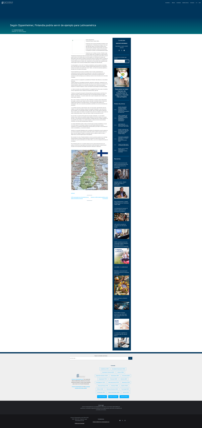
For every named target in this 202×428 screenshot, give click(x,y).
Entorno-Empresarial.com (77, 392)
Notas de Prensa (103, 399)
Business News (124, 410)
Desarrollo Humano (102, 389)
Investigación (100, 395)
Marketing (126, 395)
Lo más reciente (102, 410)
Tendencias (101, 405)
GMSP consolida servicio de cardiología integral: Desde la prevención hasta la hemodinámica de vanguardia (121, 257)
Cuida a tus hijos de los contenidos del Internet (123, 158)
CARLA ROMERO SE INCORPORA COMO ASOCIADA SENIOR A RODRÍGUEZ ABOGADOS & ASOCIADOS (123, 131)
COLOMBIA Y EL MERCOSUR (121, 280)
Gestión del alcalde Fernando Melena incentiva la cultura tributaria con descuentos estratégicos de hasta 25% (123, 123)
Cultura (120, 385)
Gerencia (24, 31)
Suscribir (116, 58)
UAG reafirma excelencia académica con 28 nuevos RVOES (120, 239)
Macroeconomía (113, 395)
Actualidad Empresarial (118, 382)
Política (100, 402)
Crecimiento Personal (108, 385)
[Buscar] (127, 74)
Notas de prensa (113, 410)
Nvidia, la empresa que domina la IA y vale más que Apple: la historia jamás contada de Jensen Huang (123, 145)
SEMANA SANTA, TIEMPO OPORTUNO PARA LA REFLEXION (120, 197)
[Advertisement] (101, 16)
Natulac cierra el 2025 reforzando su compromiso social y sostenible (123, 164)
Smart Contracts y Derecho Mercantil (120, 312)
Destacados (115, 389)
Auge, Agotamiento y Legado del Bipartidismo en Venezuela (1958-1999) (121, 216)
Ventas (126, 405)
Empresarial (103, 392)
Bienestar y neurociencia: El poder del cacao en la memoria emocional (121, 286)
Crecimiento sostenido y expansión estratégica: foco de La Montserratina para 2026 (123, 152)
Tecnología (125, 402)
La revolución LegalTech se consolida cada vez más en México (120, 348)
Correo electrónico (118, 50)
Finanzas (113, 392)
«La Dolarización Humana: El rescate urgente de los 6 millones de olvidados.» (121, 223)
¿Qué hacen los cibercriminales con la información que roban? (123, 138)
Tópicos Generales (114, 405)
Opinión (124, 399)
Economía (126, 389)
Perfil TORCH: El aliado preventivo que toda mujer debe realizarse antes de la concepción (120, 328)
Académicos (105, 382)
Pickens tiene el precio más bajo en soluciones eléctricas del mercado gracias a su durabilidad (121, 178)
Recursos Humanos (112, 402)
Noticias (114, 399)
